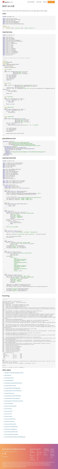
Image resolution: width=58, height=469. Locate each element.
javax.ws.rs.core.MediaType (11, 426)
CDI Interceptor (39, 451)
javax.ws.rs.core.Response (11, 429)
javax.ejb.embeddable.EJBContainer (13, 383)
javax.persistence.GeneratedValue (13, 390)
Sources (46, 454)
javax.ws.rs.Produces (9, 421)
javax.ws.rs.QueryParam (10, 424)
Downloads (51, 2)
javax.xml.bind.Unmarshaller (11, 434)
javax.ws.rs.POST (8, 411)
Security (45, 2)
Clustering (32, 459)
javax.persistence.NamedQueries (13, 396)
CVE (51, 457)
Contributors (47, 450)
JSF (37, 459)
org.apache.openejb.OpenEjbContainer (14, 372)
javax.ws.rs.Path (8, 416)
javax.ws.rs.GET (8, 408)
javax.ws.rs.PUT (8, 414)
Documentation (30, 2)
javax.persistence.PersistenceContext (14, 401)
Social (45, 452)
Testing (31, 457)
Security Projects (52, 455)
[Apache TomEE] (8, 2)
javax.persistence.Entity (10, 385)
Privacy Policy (5, 456)
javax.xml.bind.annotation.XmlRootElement (15, 437)
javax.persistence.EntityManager (12, 388)
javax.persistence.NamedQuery (12, 398)
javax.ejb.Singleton (9, 380)
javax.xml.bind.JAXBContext (11, 431)
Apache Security (52, 451)
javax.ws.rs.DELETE (9, 403)
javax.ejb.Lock (8, 375)
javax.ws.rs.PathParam (10, 419)
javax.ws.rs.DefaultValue (10, 406)
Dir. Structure (32, 455)
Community (38, 2)
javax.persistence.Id (9, 393)
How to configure (32, 451)
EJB (37, 457)
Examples (39, 449)
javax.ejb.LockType (9, 378)
